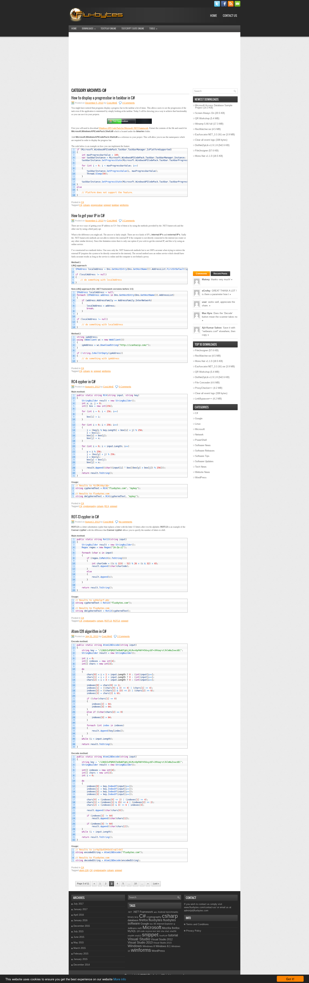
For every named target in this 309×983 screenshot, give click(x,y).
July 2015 (78, 931)
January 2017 (80, 909)
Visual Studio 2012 (162, 939)
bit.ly (136, 917)
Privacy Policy (193, 930)
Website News (202, 472)
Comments (201, 273)
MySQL (132, 931)
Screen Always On (204, 113)
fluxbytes (155, 920)
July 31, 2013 (91, 636)
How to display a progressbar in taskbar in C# (103, 97)
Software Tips (202, 456)
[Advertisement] (154, 60)
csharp (86, 205)
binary (131, 917)
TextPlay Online (108, 28)
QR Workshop (202, 118)
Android (161, 912)
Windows (135, 946)
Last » (156, 883)
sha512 (138, 936)
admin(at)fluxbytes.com (196, 910)
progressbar (96, 205)
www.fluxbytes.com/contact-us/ (200, 907)
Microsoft (200, 429)
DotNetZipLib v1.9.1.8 (206, 145)
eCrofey (206, 290)
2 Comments (123, 636)
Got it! (290, 979)
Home (213, 15)
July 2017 (78, 903)
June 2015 (78, 937)
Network (199, 434)
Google (198, 418)
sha (162, 931)
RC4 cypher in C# (83, 381)
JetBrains (132, 928)
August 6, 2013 (92, 387)
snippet (107, 205)
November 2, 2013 (94, 220)
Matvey (206, 279)
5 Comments (125, 387)
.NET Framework (143, 911)
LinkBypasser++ (203, 398)
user (204, 302)
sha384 (131, 936)
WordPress (201, 477)
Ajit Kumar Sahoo (212, 327)
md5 (140, 928)
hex (151, 924)
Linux (198, 424)
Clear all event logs (205, 140)
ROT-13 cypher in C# (85, 516)
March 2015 (79, 948)
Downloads (89, 28)
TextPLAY (163, 936)
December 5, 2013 (94, 103)
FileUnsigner (201, 150)
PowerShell (201, 440)
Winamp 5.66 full (203, 123)
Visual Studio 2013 (140, 942)
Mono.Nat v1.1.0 (203, 156)
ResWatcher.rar (203, 129)
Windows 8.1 (163, 946)
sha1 (167, 931)
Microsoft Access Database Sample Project (213, 106)
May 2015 (78, 942)
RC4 (106, 506)
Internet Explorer (165, 924)
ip (92, 371)
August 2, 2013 (92, 522)
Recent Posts (220, 273)
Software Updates (204, 461)
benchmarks (172, 912)
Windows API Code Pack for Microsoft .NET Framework (123, 128)
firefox (143, 920)
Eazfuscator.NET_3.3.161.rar (210, 134)
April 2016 (78, 914)
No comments (125, 522)
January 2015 (80, 959)
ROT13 (116, 621)
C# (82, 202)
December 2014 (81, 964)
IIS (155, 924)
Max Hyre (207, 313)
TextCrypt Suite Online (132, 28)
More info (119, 979)
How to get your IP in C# (88, 215)
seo (158, 931)
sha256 (173, 931)
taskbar (115, 205)
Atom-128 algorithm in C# (88, 631)
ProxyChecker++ (204, 388)
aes (155, 912)
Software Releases (205, 450)
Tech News (201, 466)
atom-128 (84, 870)
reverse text (150, 931)
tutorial (173, 935)
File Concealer (202, 382)
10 (135, 883)
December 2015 (81, 926)
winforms (124, 205)
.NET (130, 912)
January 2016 (80, 920)
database (133, 920)
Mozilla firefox (171, 928)
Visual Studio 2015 (162, 943)
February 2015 (80, 953)
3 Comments (128, 103)
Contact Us (230, 15)
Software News (203, 445)
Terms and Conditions (197, 924)
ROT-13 (108, 621)
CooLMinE (112, 103)
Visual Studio (139, 939)
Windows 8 (149, 946)
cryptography (89, 506)
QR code (141, 931)
